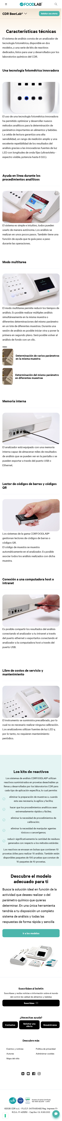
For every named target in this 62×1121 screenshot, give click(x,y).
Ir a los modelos (31, 933)
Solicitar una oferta (49, 13)
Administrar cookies (45, 1053)
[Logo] (12, 1100)
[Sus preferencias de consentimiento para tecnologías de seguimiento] (5, 1116)
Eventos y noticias (14, 1048)
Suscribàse (29, 1003)
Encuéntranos (50, 1024)
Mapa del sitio (12, 1058)
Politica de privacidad (46, 1048)
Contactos (10, 1024)
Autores (10, 1053)
